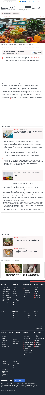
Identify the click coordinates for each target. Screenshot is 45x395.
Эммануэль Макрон (28, 342)
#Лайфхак (16, 260)
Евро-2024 (37, 295)
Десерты (15, 367)
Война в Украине (6, 332)
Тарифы (26, 294)
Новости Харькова (6, 289)
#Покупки (11, 260)
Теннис (36, 291)
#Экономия (6, 260)
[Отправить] (15, 1)
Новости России (27, 317)
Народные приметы (39, 338)
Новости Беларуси (28, 324)
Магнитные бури (38, 326)
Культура (37, 321)
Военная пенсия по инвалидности (6, 369)
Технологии (4, 313)
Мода (36, 317)
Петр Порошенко (27, 348)
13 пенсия (4, 361)
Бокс (36, 289)
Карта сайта (11, 386)
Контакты (36, 385)
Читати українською (6, 16)
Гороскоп (37, 313)
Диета (14, 317)
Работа (14, 289)
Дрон (3, 319)
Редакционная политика (30, 383)
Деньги (25, 288)
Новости (3, 284)
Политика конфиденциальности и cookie (14, 383)
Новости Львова (5, 295)
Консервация (16, 363)
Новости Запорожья (6, 297)
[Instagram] (38, 1)
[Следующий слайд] (44, 4)
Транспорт (26, 290)
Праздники (37, 332)
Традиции (37, 340)
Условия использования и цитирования (9, 385)
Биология (4, 317)
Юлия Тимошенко (28, 350)
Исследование (16, 321)
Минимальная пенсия (5, 372)
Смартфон (4, 321)
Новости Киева (5, 287)
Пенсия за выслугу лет (6, 375)
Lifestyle (36, 311)
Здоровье (15, 311)
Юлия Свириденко (28, 354)
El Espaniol (13, 98)
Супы (14, 365)
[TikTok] (40, 1)
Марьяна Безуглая (28, 352)
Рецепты (14, 359)
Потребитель (38, 315)
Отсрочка (15, 339)
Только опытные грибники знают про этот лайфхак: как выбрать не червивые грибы (26, 239)
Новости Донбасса (6, 302)
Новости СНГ (27, 319)
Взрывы (3, 338)
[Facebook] (29, 1)
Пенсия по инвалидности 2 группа (5, 364)
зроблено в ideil (41, 390)
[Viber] (31, 1)
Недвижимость (27, 292)
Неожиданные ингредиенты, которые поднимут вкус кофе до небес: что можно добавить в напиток (28, 251)
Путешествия (38, 319)
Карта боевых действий (5, 336)
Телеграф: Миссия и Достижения (23, 386)
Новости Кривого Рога (5, 300)
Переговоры (4, 340)
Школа (14, 297)
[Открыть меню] (2, 1)
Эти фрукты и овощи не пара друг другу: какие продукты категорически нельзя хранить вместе (28, 174)
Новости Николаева (6, 306)
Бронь (14, 337)
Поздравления (38, 328)
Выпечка (15, 361)
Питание (15, 315)
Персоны (25, 332)
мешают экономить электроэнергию (11, 210)
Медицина (15, 295)
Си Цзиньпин (27, 340)
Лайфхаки (16, 129)
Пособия (15, 302)
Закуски (14, 371)
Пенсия (3, 359)
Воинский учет (16, 343)
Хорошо (28, 6)
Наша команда (4, 386)
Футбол (36, 287)
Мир (24, 311)
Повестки (15, 335)
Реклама (22, 385)
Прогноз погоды (16, 304)
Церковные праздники (37, 336)
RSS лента (35, 386)
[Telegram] (33, 1)
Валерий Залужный (28, 344)
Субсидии (15, 293)
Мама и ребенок (16, 313)
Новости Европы (27, 313)
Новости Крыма (5, 304)
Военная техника (5, 346)
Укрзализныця (27, 298)
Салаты (14, 369)
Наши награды (29, 385)
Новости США (27, 315)
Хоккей (36, 293)
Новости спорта (39, 284)
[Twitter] (37, 1)
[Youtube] (35, 1)
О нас (2, 383)
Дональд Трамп (27, 338)
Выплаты (15, 291)
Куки (22, 6)
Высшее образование (16, 300)
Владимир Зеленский (26, 336)
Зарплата (15, 287)
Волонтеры (4, 344)
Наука (2, 311)
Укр (43, 1)
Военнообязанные (17, 341)
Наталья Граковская (7, 13)
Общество (15, 284)
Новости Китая (27, 321)
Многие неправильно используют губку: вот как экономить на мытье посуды (28, 131)
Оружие (3, 342)
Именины (37, 346)
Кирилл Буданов (27, 346)
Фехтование (37, 297)
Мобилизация (16, 332)
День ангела (38, 344)
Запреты (37, 342)
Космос (3, 315)
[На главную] (22, 1)
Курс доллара (27, 296)
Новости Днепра (5, 291)
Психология (15, 319)
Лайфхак (37, 324)
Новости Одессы (5, 293)
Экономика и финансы (27, 285)
